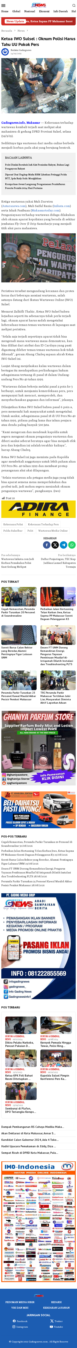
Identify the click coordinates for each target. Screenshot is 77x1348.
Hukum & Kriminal (14, 1036)
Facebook (22, 1321)
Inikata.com (61, 206)
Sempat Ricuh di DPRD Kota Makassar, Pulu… (29, 1153)
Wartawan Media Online (53, 530)
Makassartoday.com (45, 210)
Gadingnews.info (13, 122)
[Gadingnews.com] (38, 5)
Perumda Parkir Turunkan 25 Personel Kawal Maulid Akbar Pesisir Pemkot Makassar (18, 696)
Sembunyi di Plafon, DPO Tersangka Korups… (20, 1110)
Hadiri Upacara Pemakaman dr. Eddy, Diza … (28, 1146)
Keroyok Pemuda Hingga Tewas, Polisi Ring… (55, 1044)
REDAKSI (56, 1302)
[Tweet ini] (55, 545)
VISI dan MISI (19, 1307)
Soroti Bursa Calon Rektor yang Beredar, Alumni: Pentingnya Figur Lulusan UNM (16, 652)
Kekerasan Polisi (13, 524)
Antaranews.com (13, 206)
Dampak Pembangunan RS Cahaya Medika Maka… (32, 1127)
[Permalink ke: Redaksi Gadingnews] (5, 51)
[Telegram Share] (63, 545)
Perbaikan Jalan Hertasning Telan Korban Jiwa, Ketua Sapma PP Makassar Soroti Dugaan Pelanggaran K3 (56, 614)
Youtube (58, 1326)
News (8, 1039)
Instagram (22, 1326)
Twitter (59, 1321)
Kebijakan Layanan (56, 1307)
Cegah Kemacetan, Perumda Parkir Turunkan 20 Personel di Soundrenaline (18, 612)
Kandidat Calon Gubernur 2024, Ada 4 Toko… (30, 1140)
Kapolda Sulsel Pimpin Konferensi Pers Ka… (54, 1077)
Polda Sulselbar (12, 530)
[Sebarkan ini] (46, 545)
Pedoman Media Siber (19, 1302)
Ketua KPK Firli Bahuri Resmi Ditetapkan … (19, 1077)
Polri (30, 530)
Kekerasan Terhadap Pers (43, 524)
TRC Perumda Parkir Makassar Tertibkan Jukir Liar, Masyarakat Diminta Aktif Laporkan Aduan (55, 697)
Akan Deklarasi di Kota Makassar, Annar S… (28, 1133)
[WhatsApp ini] (72, 545)
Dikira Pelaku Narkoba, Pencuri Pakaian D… (19, 1044)
